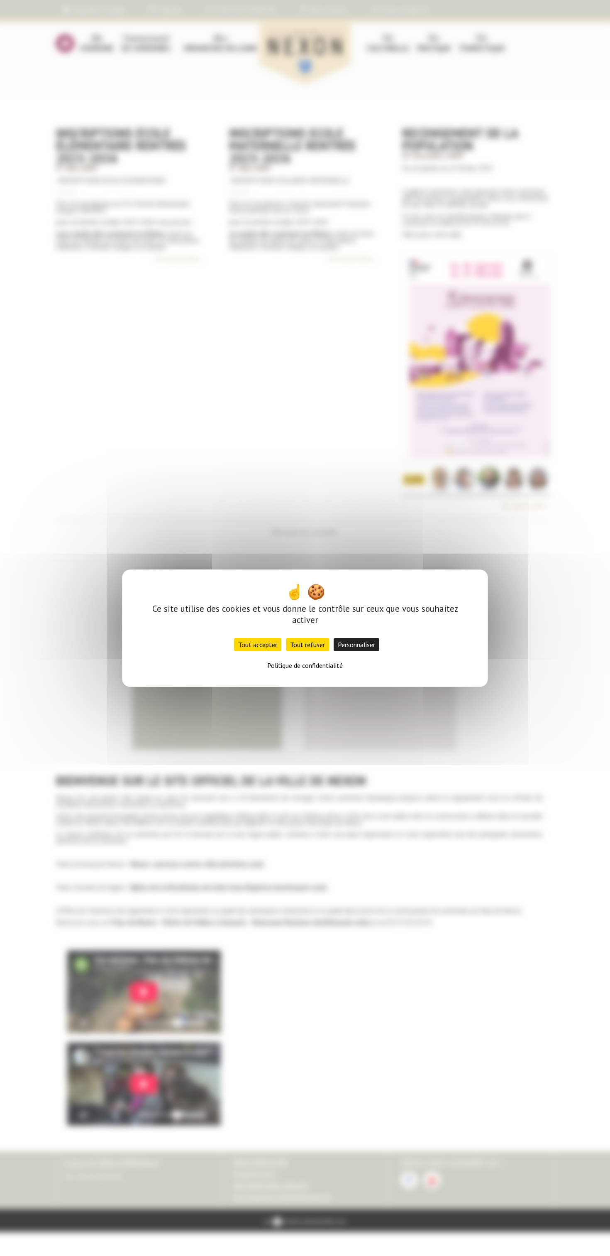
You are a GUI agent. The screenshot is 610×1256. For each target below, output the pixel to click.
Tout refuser (307, 644)
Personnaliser (356, 644)
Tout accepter (257, 644)
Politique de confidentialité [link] (305, 665)
